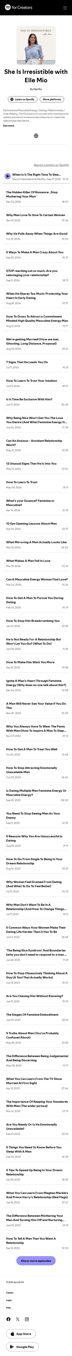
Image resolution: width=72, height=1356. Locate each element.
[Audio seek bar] (36, 183)
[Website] (36, 135)
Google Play (25, 1347)
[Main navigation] (65, 8)
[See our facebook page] (8, 1319)
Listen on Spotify (24, 99)
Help (8, 1307)
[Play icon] (8, 176)
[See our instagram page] (27, 1319)
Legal (9, 1300)
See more (8, 125)
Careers (9, 1292)
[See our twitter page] (17, 1319)
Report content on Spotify (51, 165)
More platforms (52, 99)
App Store (23, 1334)
